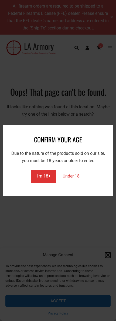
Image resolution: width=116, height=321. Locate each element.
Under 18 (71, 176)
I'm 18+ (44, 176)
